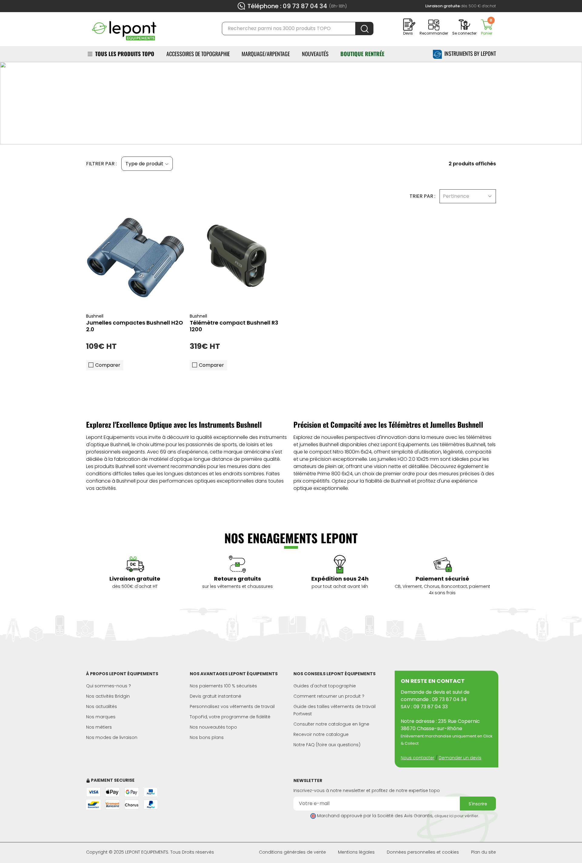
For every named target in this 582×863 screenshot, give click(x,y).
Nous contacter (417, 758)
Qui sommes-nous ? (108, 686)
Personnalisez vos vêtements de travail (232, 706)
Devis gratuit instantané (215, 696)
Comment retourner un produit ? (328, 696)
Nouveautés (315, 54)
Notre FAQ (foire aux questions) (326, 745)
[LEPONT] (124, 28)
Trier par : (422, 196)
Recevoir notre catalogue (321, 734)
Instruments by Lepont (469, 53)
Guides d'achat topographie (324, 686)
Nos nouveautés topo (213, 727)
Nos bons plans (207, 737)
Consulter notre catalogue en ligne (331, 724)
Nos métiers (99, 727)
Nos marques (100, 717)
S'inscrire (478, 804)
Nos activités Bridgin (108, 696)
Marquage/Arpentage (266, 54)
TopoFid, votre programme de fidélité (230, 717)
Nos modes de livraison (111, 737)
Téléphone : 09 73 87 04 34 (287, 6)
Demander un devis (460, 758)
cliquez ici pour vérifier (456, 815)
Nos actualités (101, 706)
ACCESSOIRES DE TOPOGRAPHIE (198, 54)
